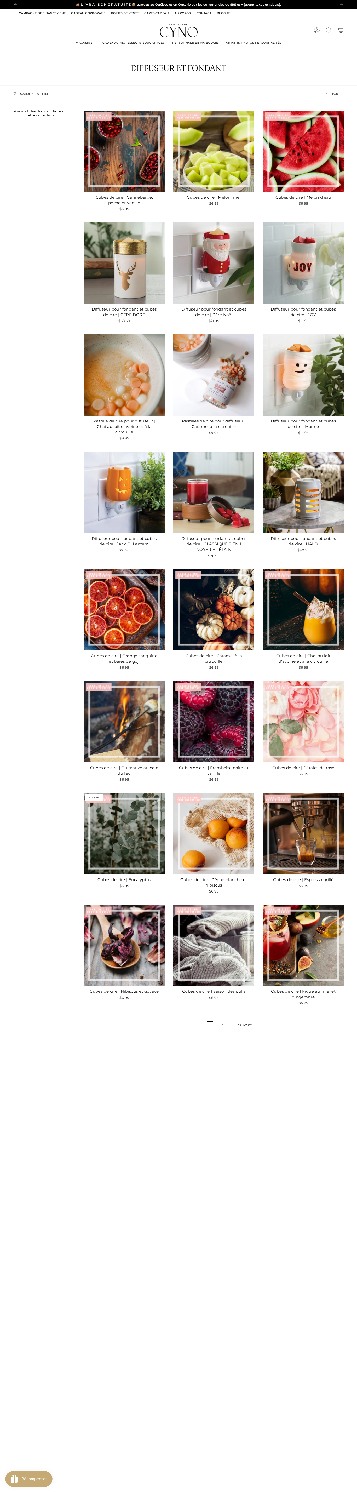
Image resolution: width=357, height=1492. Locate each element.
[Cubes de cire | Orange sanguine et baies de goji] (124, 609)
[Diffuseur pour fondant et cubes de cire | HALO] (303, 492)
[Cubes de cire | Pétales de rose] (303, 721)
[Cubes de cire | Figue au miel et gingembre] (303, 945)
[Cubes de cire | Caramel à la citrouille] (214, 609)
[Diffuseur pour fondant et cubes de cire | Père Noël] (214, 263)
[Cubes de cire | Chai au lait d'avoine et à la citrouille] (303, 609)
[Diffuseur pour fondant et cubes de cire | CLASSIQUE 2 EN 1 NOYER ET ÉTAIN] (214, 492)
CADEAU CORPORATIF (88, 13)
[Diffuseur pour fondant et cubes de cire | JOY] (303, 263)
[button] (85, 42)
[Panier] (341, 30)
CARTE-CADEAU (156, 13)
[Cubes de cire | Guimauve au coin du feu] (124, 721)
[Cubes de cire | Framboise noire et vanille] (214, 721)
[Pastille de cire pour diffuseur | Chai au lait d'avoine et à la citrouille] (124, 375)
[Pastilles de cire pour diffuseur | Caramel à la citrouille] (214, 375)
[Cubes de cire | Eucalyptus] (124, 833)
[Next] (341, 4)
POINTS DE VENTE (125, 13)
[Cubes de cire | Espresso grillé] (303, 833)
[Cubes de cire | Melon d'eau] (303, 151)
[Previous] (15, 4)
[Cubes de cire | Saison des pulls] (214, 945)
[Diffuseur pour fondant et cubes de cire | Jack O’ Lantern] (124, 492)
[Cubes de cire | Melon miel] (214, 151)
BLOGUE (223, 13)
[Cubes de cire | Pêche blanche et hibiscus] (214, 833)
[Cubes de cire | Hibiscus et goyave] (124, 945)
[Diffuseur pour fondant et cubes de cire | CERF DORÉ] (124, 263)
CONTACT (204, 13)
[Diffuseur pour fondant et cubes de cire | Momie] (303, 375)
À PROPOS (183, 13)
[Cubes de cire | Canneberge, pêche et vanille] (124, 151)
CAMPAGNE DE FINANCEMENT (42, 13)
